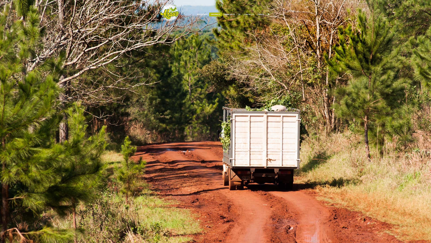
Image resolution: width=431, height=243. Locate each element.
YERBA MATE (229, 14)
